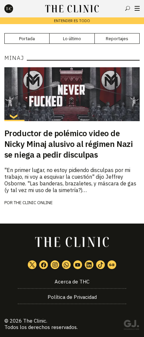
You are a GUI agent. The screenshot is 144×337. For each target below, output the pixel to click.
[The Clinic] (14, 8)
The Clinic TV (77, 264)
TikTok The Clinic (100, 264)
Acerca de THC (72, 281)
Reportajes (117, 38)
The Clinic (34, 321)
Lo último (72, 38)
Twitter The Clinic (32, 264)
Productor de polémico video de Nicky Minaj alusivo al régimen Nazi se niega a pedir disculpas (68, 144)
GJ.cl (131, 326)
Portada (27, 38)
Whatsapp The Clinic (66, 264)
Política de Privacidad (72, 297)
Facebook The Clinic (43, 264)
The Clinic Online (33, 202)
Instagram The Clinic (55, 264)
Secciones (137, 8)
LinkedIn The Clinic (89, 264)
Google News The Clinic (111, 264)
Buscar (127, 8)
